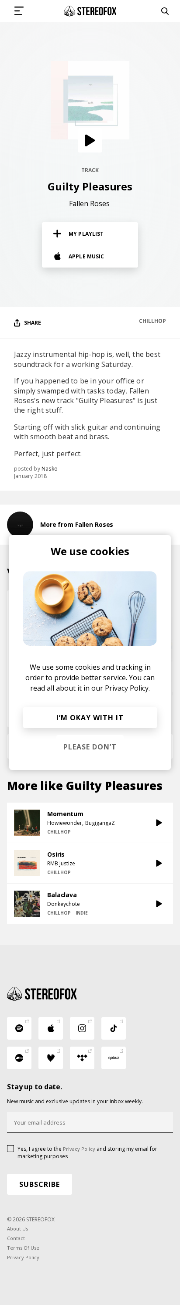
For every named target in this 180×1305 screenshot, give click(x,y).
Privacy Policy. (127, 688)
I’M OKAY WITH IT (90, 717)
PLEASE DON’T (90, 747)
